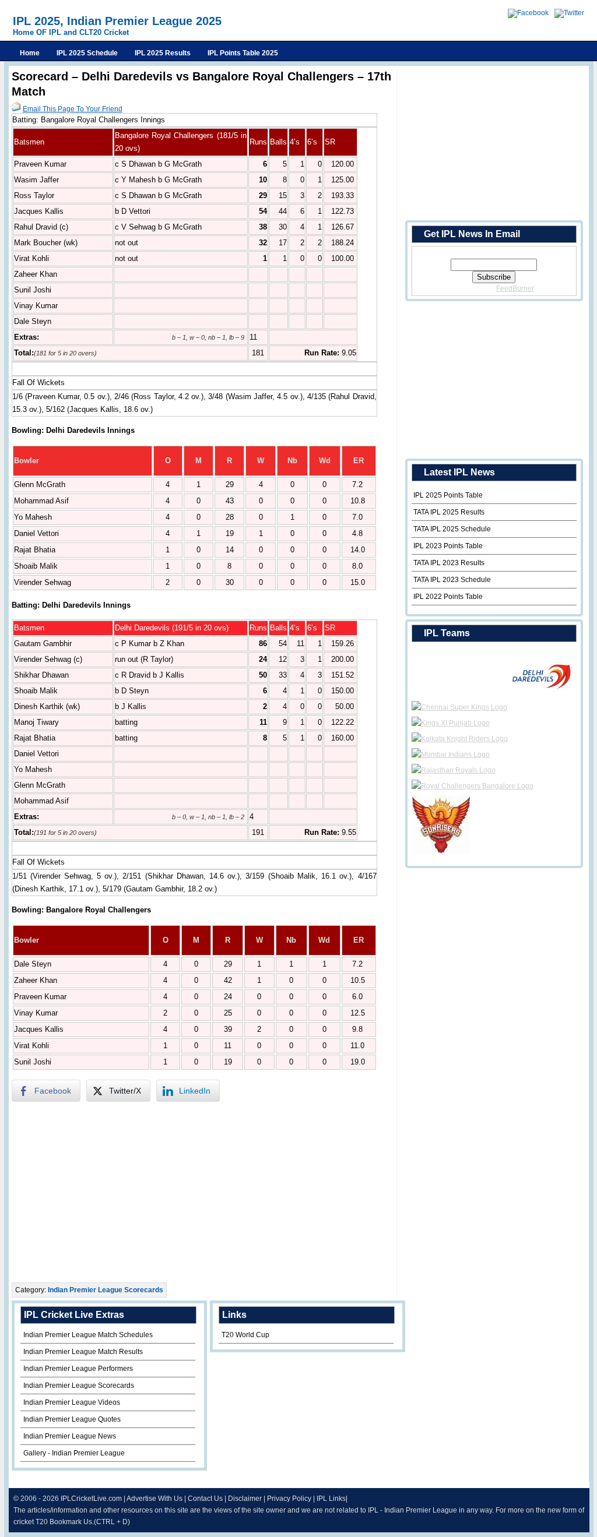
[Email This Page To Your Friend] (16, 109)
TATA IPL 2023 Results (448, 563)
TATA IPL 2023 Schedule (452, 580)
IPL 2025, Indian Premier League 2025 (117, 21)
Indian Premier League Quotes (72, 1419)
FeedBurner (515, 288)
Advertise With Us (154, 1498)
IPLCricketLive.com (91, 1498)
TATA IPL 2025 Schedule (452, 529)
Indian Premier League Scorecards (105, 1290)
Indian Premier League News (69, 1436)
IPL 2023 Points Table (448, 546)
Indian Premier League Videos (71, 1402)
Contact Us (205, 1498)
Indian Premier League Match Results (83, 1352)
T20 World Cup (245, 1335)
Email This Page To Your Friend (72, 109)
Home (30, 53)
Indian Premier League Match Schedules (88, 1335)
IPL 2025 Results (163, 53)
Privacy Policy (289, 1498)
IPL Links (331, 1498)
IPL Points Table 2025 (243, 53)
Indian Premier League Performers (78, 1369)
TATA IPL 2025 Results (448, 512)
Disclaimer (245, 1498)
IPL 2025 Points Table (448, 495)
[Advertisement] (204, 1192)
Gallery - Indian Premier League (74, 1453)
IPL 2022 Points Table (448, 597)
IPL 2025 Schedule (87, 53)
